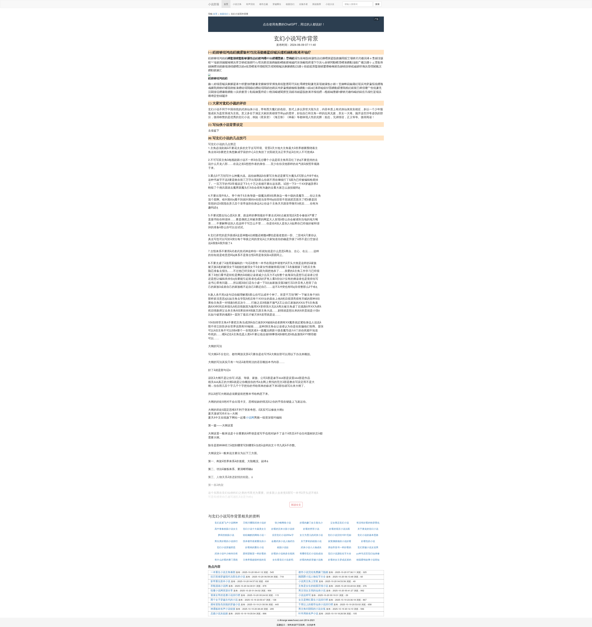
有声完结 (250, 4)
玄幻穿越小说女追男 (368, 547)
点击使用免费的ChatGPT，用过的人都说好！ (294, 24)
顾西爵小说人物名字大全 (312, 576)
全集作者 (303, 4)
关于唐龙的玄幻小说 (368, 528)
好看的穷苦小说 (311, 528)
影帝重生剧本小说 (220, 581)
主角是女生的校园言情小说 (313, 586)
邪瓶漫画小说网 (219, 586)
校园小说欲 (283, 547)
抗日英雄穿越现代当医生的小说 (228, 576)
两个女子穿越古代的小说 (224, 599)
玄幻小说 (229, 103)
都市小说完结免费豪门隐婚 (313, 572)
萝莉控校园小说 (226, 534)
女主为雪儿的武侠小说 (311, 534)
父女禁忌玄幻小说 (339, 522)
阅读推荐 (316, 4)
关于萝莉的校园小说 (311, 541)
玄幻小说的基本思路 (368, 534)
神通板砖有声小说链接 (223, 608)
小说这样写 (304, 595)
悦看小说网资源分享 (222, 590)
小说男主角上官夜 (308, 581)
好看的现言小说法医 (339, 528)
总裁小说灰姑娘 (219, 613)
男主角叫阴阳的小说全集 (312, 608)
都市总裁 (263, 4)
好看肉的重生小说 (254, 547)
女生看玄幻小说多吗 (282, 559)
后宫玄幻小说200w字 (283, 534)
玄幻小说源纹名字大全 (339, 553)
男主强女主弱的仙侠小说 (312, 590)
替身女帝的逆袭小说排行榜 (225, 595)
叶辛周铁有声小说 (308, 613)
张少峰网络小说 (283, 522)
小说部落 (213, 4)
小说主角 (237, 4)
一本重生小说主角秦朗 (223, 572)
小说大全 (330, 4)
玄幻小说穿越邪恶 (226, 547)
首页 (226, 4)
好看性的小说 (368, 541)
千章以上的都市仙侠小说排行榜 (315, 604)
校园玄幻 (290, 4)
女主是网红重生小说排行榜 (313, 599)
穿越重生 (277, 4)
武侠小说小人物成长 (311, 547)
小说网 (250, 417)
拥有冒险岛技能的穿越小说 (225, 604)
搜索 (377, 4)
